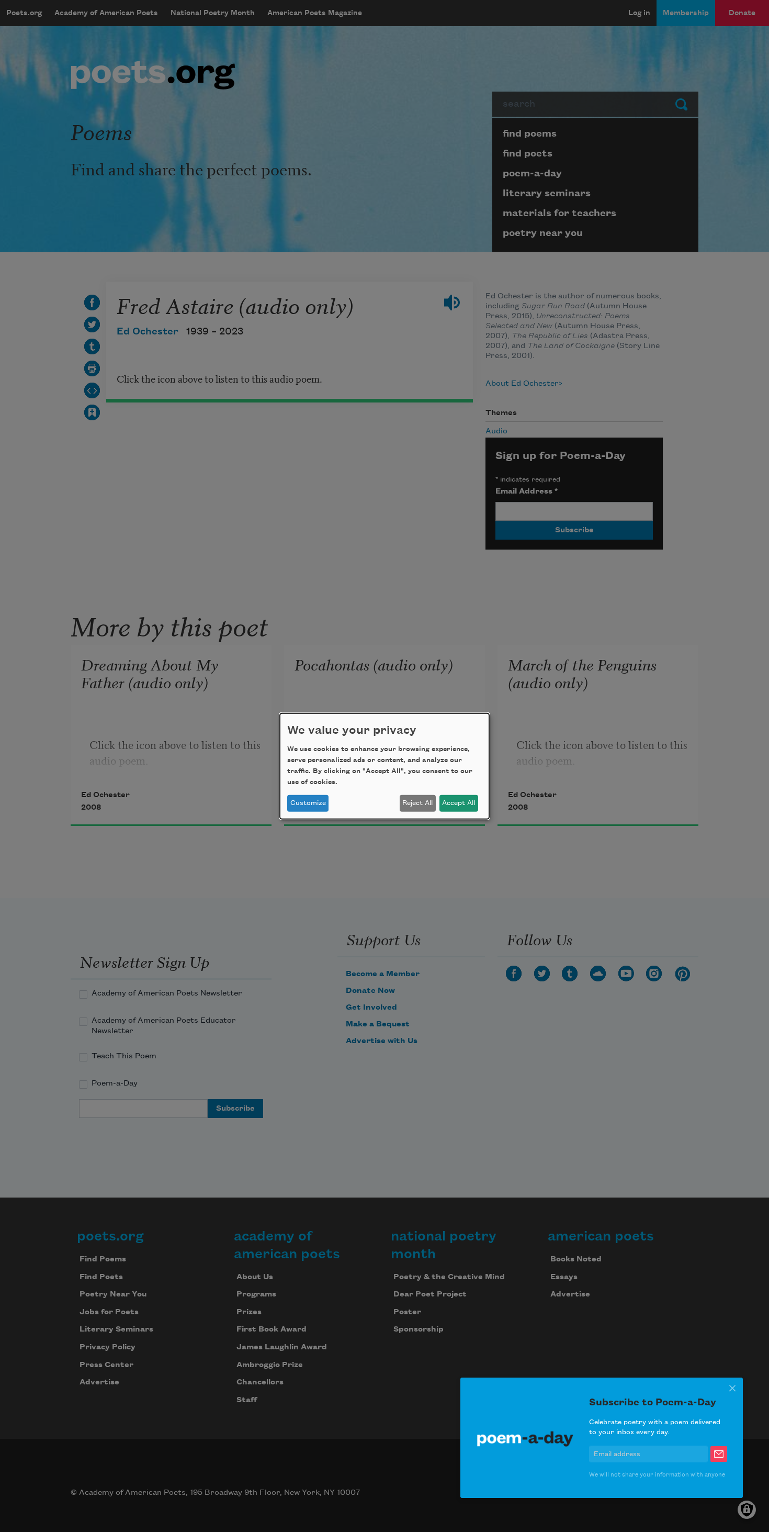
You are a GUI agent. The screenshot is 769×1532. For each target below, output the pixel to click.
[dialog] (384, 766)
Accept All (458, 803)
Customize (308, 803)
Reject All (417, 803)
